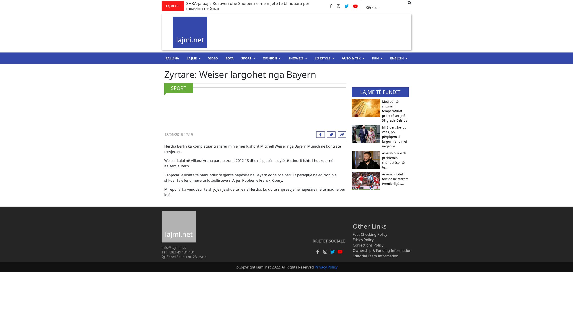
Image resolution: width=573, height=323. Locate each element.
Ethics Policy (363, 239)
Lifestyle (322, 58)
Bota (229, 58)
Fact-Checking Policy (370, 234)
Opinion (270, 58)
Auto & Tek (351, 58)
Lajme (192, 58)
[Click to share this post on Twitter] (330, 134)
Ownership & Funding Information (382, 250)
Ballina (172, 58)
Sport (246, 58)
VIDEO (213, 58)
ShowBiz (296, 58)
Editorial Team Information (375, 255)
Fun (375, 58)
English (397, 58)
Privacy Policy (326, 267)
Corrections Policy (368, 245)
